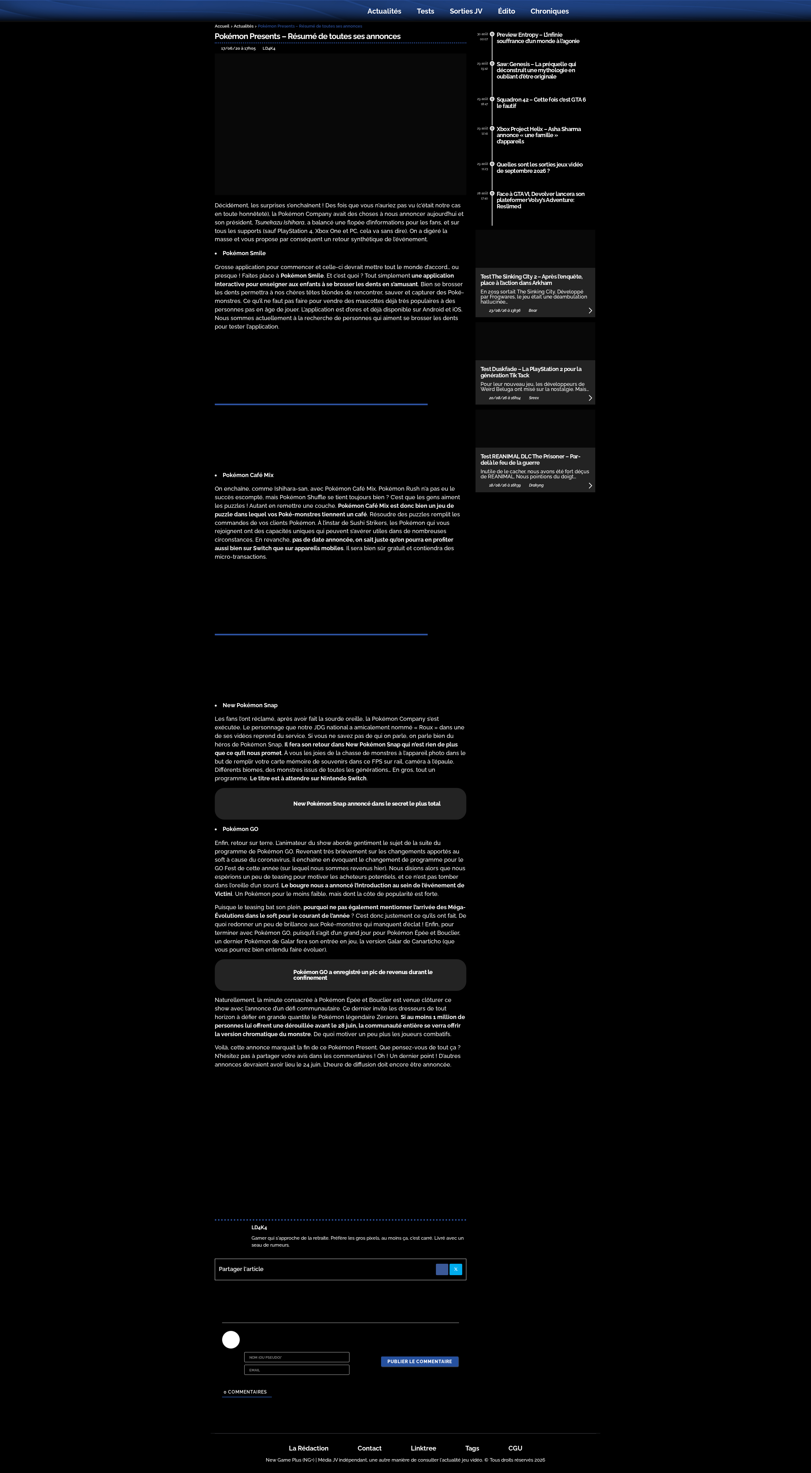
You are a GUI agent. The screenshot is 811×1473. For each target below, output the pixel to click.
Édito (506, 11)
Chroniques (550, 11)
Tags (472, 1448)
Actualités (384, 11)
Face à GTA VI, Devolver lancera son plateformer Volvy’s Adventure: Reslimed (541, 200)
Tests (425, 11)
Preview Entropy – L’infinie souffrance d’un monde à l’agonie (538, 37)
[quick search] (583, 11)
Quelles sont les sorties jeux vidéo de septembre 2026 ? (540, 167)
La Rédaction (309, 1448)
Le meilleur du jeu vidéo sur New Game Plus (249, 11)
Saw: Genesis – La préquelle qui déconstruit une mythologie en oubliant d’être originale (536, 70)
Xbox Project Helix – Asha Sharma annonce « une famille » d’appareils (539, 135)
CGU (515, 1448)
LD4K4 (259, 1227)
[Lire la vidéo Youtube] (341, 1145)
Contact (370, 1448)
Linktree (423, 1448)
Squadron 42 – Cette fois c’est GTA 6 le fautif (541, 102)
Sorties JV (466, 11)
